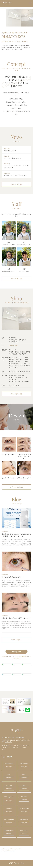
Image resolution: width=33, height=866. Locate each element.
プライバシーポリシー (17, 848)
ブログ (18, 747)
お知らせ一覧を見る (20, 184)
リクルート (4, 749)
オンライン (23, 747)
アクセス (21, 745)
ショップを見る (24, 833)
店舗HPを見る (9, 766)
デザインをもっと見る (20, 487)
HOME (3, 745)
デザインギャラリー (7, 747)
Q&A (14, 747)
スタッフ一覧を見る (20, 278)
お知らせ (8, 745)
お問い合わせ (4, 848)
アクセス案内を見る (20, 394)
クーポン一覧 (15, 745)
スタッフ (27, 745)
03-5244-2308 (13, 345)
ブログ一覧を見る (20, 640)
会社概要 (10, 848)
